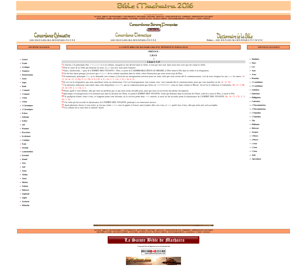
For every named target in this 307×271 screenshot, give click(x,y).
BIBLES (105, 17)
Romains (255, 78)
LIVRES (109, 18)
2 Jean (254, 147)
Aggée (24, 198)
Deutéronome (27, 75)
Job (23, 125)
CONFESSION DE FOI (173, 17)
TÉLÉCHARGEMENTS (176, 18)
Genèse (25, 59)
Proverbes (26, 132)
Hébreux (255, 128)
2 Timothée (256, 117)
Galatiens (255, 90)
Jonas (24, 178)
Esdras (25, 113)
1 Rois (24, 98)
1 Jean (254, 144)
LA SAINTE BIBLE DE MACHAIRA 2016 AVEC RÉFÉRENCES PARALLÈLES (153, 47)
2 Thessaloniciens (259, 109)
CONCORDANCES (129, 17)
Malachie (25, 205)
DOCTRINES (141, 17)
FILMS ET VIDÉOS (160, 18)
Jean (254, 71)
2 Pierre (255, 140)
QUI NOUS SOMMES (120, 18)
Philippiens (256, 97)
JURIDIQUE (186, 17)
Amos (24, 171)
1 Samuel (25, 90)
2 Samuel (25, 94)
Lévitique (26, 67)
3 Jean (254, 151)
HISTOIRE (151, 17)
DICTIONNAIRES (115, 17)
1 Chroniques (27, 105)
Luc (253, 67)
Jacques (255, 132)
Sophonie (26, 194)
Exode (24, 63)
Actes (254, 74)
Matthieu (255, 59)
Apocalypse (256, 159)
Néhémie (25, 117)
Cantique (26, 140)
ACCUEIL (97, 17)
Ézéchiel (25, 155)
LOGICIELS (190, 18)
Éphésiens (256, 94)
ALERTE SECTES (145, 18)
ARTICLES (160, 17)
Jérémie (25, 148)
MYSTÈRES (101, 18)
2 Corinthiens (257, 86)
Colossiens (256, 101)
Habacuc (25, 190)
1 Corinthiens (257, 82)
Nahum (25, 186)
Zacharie (25, 201)
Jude (254, 155)
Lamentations (27, 152)
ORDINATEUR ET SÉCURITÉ (202, 17)
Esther (24, 121)
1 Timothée (256, 113)
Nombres (25, 71)
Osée (24, 163)
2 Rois (24, 102)
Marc (254, 63)
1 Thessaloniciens (259, 105)
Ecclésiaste (26, 136)
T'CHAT (199, 18)
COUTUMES (133, 18)
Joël (23, 167)
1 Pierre (255, 136)
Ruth (24, 86)
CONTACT (206, 18)
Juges (24, 82)
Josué (24, 79)
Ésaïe (24, 144)
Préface (210, 40)
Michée (25, 182)
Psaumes (25, 129)
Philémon (255, 124)
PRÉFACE (153, 51)
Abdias (25, 175)
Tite (253, 120)
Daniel (24, 159)
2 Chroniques (27, 109)
